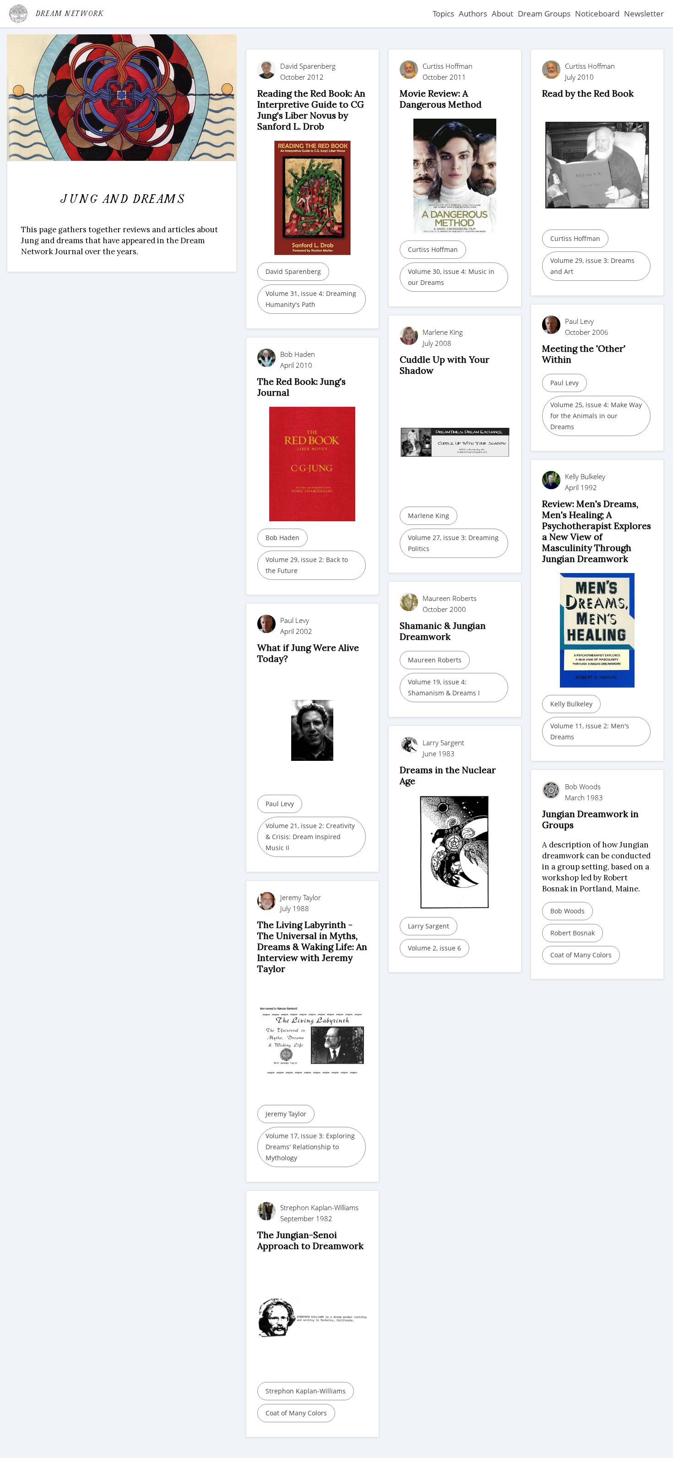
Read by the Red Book (588, 93)
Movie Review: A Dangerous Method (441, 98)
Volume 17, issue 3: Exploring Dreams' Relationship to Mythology (310, 1146)
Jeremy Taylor (286, 1113)
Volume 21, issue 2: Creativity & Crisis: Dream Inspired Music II (310, 836)
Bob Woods (567, 910)
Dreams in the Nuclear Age (448, 775)
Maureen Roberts (434, 659)
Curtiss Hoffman (433, 249)
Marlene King (428, 515)
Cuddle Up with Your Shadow (444, 365)
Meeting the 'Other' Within (583, 354)
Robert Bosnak (572, 932)
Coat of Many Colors (581, 954)
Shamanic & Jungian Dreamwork (443, 631)
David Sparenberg (293, 271)
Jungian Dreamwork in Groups (590, 819)
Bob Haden (282, 537)
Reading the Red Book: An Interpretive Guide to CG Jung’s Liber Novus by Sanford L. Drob (311, 109)
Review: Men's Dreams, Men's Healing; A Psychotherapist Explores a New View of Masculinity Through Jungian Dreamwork (596, 531)
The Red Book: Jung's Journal (301, 387)
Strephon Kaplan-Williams (306, 1391)
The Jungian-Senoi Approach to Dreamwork (310, 1240)
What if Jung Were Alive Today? (308, 653)
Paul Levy (564, 382)
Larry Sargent (428, 926)
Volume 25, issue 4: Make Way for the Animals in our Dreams (596, 415)
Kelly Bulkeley (571, 703)
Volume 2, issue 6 (434, 948)
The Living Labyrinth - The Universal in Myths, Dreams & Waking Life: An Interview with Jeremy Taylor (312, 946)
